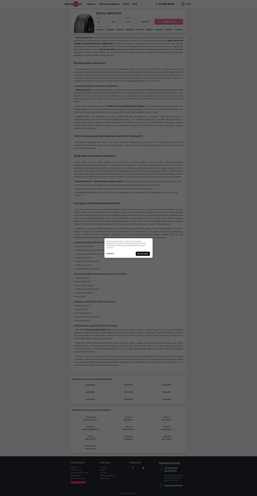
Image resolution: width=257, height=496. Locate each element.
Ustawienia (110, 253)
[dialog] (128, 248)
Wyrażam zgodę (142, 254)
